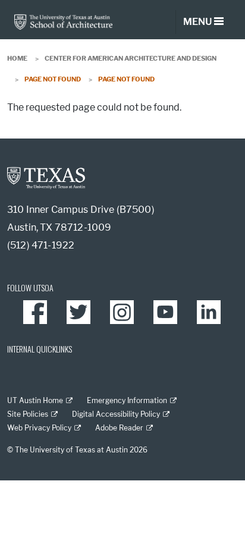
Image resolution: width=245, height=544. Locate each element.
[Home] (63, 21)
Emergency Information (127, 400)
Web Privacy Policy (39, 427)
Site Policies (27, 414)
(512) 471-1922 (40, 245)
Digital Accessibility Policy (116, 414)
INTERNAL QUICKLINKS (39, 348)
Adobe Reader (119, 427)
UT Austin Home (35, 400)
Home (17, 58)
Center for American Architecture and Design (130, 58)
